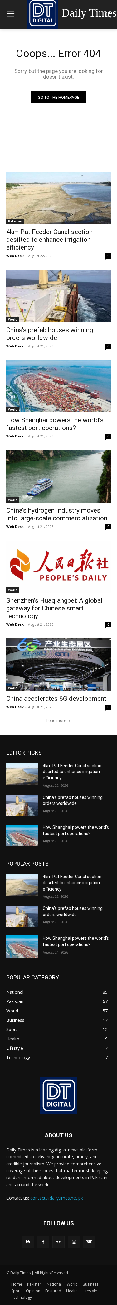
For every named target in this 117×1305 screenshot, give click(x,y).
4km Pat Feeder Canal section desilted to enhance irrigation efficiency (49, 239)
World (12, 319)
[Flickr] (58, 1242)
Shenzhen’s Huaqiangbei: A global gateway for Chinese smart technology (54, 608)
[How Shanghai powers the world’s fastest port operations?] (58, 386)
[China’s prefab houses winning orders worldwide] (58, 296)
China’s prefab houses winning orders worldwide (49, 334)
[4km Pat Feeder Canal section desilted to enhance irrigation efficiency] (58, 198)
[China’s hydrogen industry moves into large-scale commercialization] (58, 476)
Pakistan (15, 221)
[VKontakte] (89, 1242)
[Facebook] (43, 1242)
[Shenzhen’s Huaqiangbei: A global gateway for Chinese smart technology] (58, 567)
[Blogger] (28, 1242)
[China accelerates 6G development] (58, 664)
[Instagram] (74, 1242)
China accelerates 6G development (56, 698)
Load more (56, 720)
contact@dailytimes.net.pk (56, 1198)
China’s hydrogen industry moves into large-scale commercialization (56, 514)
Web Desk (15, 255)
